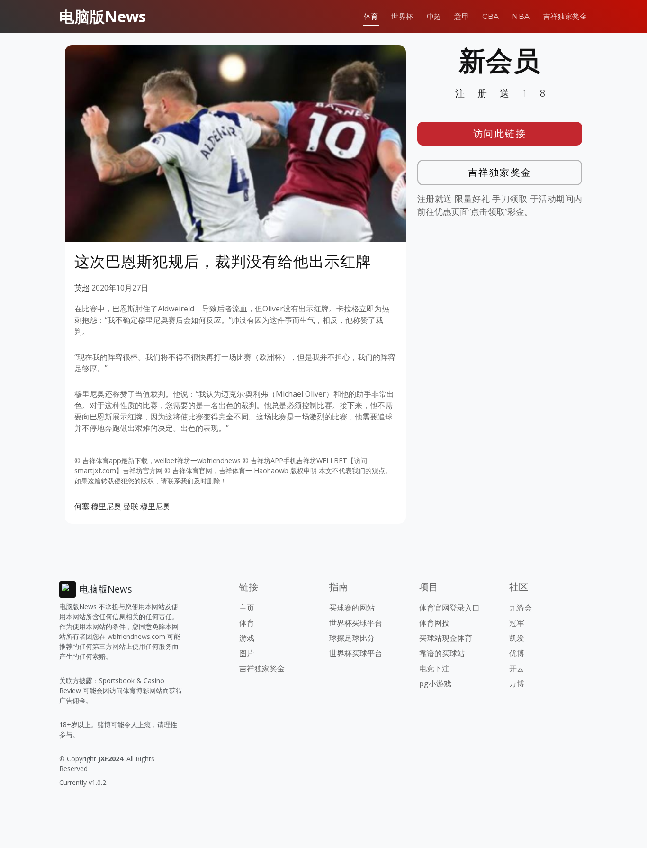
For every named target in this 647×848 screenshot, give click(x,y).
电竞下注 (434, 668)
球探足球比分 (352, 638)
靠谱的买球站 (442, 653)
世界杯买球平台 (355, 623)
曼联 (130, 506)
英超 (82, 288)
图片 (246, 653)
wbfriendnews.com (136, 636)
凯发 (516, 638)
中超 (434, 16)
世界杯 (402, 16)
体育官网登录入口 (449, 607)
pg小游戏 (435, 683)
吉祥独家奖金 (565, 16)
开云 (516, 668)
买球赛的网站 (352, 607)
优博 (516, 653)
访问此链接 (500, 133)
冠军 (516, 623)
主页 (246, 607)
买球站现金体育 (445, 638)
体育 (371, 16)
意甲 (461, 16)
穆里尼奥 (155, 506)
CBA (490, 16)
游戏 (246, 638)
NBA (521, 16)
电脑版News (102, 16)
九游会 (520, 607)
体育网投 (434, 623)
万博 (516, 683)
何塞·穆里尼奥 (97, 506)
